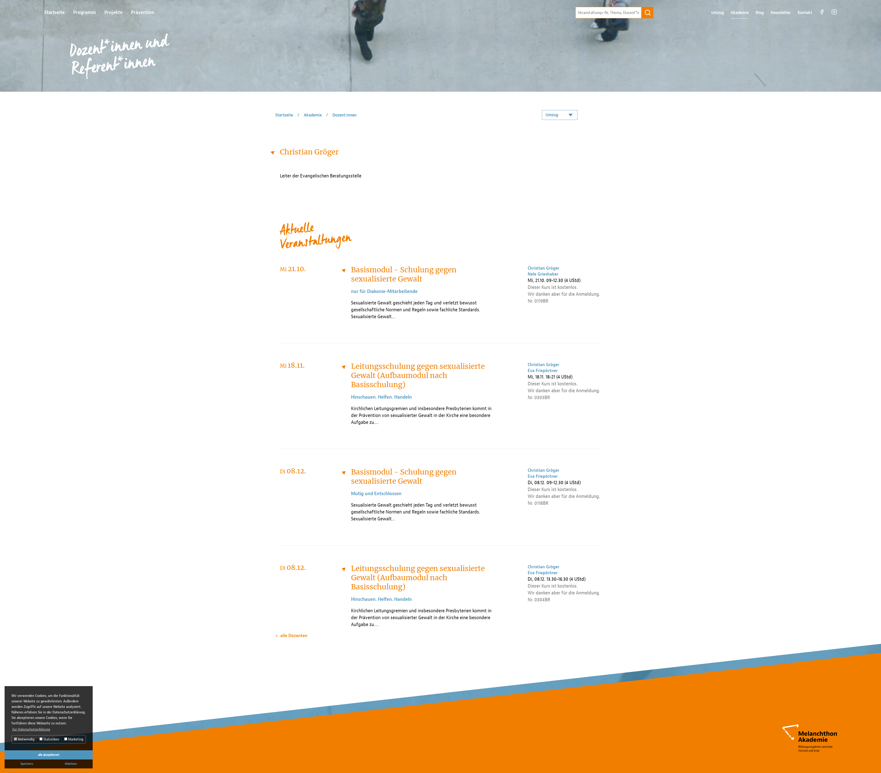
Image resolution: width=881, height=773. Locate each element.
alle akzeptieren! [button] (48, 754)
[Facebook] (822, 14)
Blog (760, 13)
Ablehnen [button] (71, 763)
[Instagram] (834, 14)
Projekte (113, 12)
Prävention (142, 12)
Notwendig (25, 739)
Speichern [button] (26, 763)
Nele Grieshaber (543, 274)
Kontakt (805, 13)
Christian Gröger (543, 268)
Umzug (717, 13)
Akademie (740, 13)
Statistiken (50, 739)
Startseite (54, 12)
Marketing (75, 739)
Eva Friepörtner (543, 370)
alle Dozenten (293, 635)
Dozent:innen (344, 115)
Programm (84, 12)
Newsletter (781, 13)
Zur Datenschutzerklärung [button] (31, 729)
